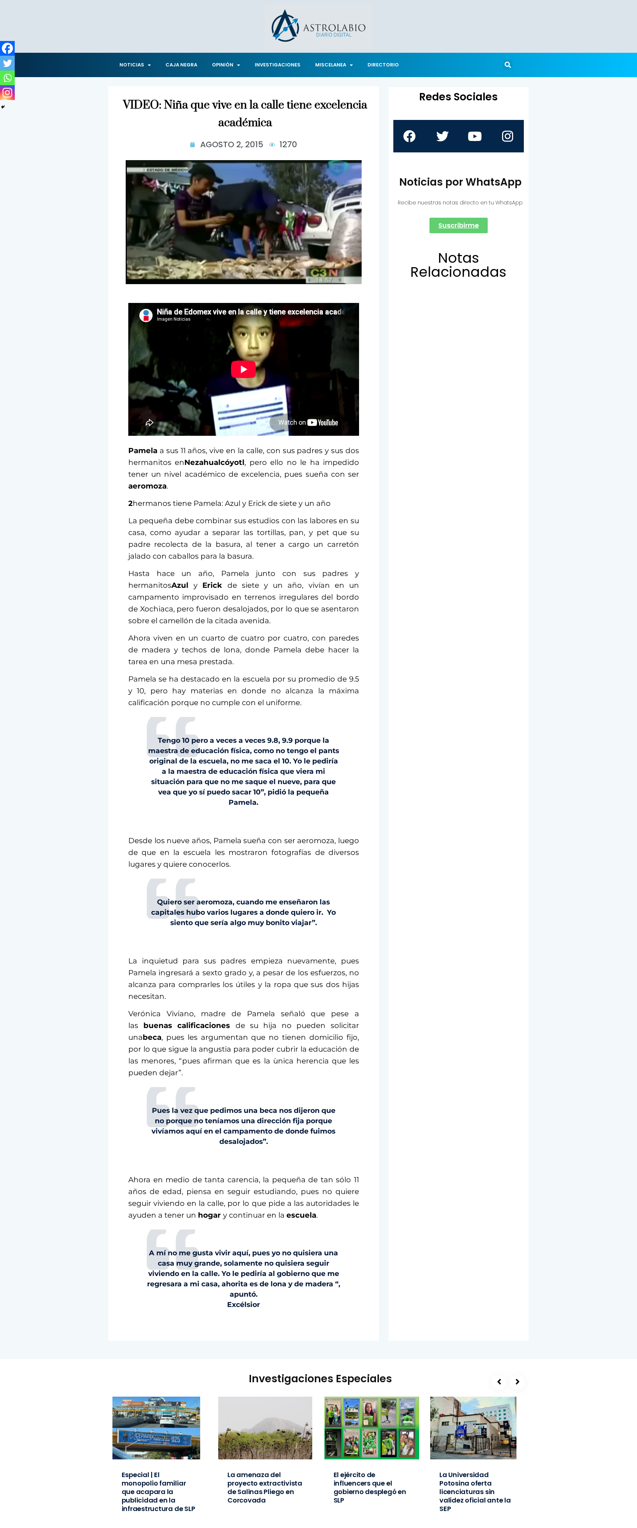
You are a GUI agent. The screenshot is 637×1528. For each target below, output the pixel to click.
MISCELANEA (330, 64)
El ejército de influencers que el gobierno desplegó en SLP (370, 1487)
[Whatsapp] (7, 77)
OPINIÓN (222, 64)
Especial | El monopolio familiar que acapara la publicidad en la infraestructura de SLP (158, 1491)
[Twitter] (7, 63)
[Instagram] (7, 92)
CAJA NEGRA (181, 64)
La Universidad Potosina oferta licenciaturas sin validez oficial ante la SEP (475, 1491)
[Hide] (3, 107)
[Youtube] (475, 136)
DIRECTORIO (383, 64)
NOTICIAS (131, 64)
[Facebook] (7, 48)
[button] (507, 65)
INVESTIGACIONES (277, 64)
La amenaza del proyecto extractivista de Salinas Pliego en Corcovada (264, 1487)
